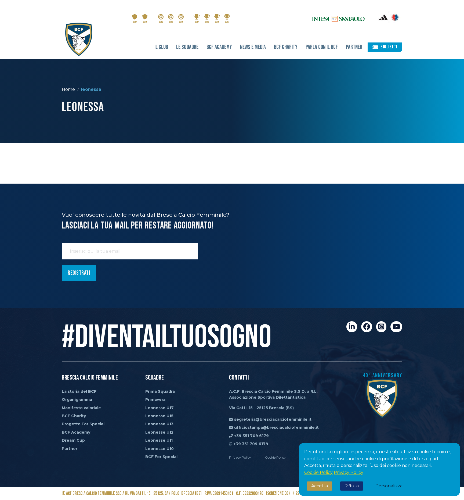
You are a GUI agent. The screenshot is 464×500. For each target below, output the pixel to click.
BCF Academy (219, 47)
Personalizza (389, 485)
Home (68, 89)
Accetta (319, 485)
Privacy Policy (348, 472)
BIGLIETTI (388, 47)
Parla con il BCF (322, 47)
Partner (354, 47)
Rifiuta (352, 485)
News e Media (253, 47)
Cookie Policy (318, 472)
